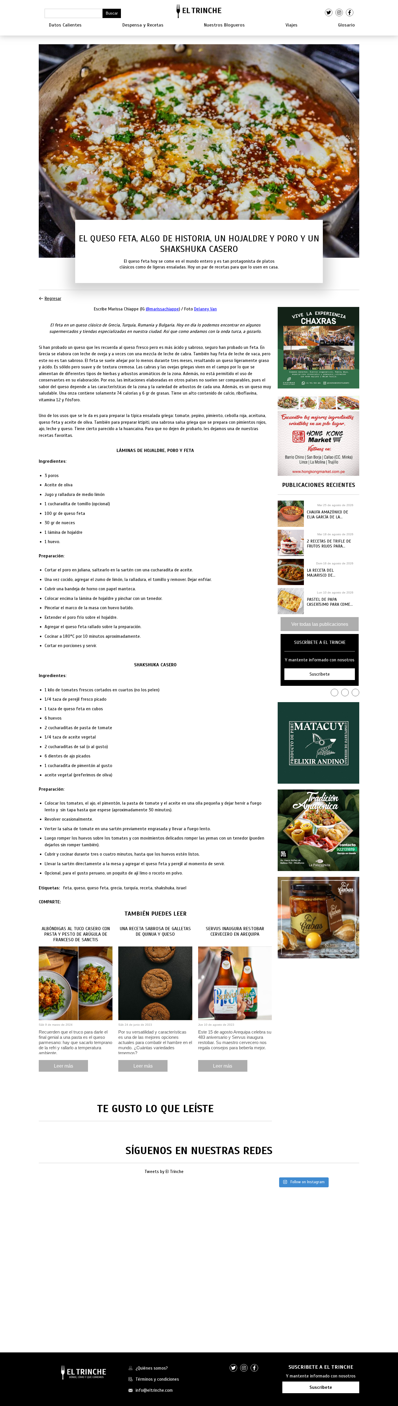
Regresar (53, 298)
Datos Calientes (65, 25)
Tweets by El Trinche (164, 1171)
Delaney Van (205, 309)
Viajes (291, 25)
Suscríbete (320, 1387)
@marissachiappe (162, 309)
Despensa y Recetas (142, 25)
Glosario (346, 25)
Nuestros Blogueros (224, 25)
